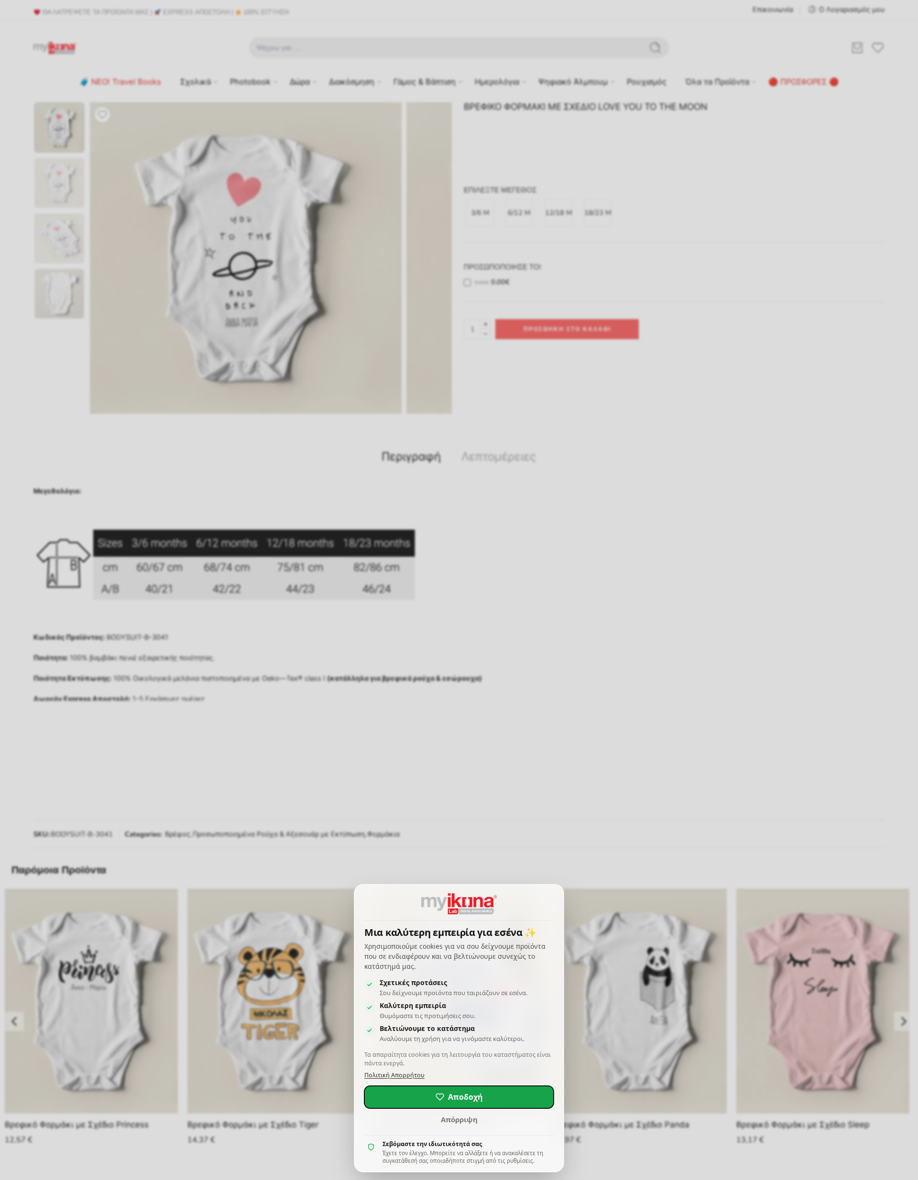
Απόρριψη (459, 1119)
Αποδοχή (465, 1097)
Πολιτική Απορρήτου (394, 1075)
